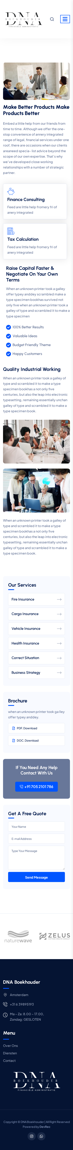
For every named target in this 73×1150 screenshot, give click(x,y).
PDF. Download (27, 728)
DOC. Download (28, 740)
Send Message (36, 877)
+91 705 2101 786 (38, 786)
